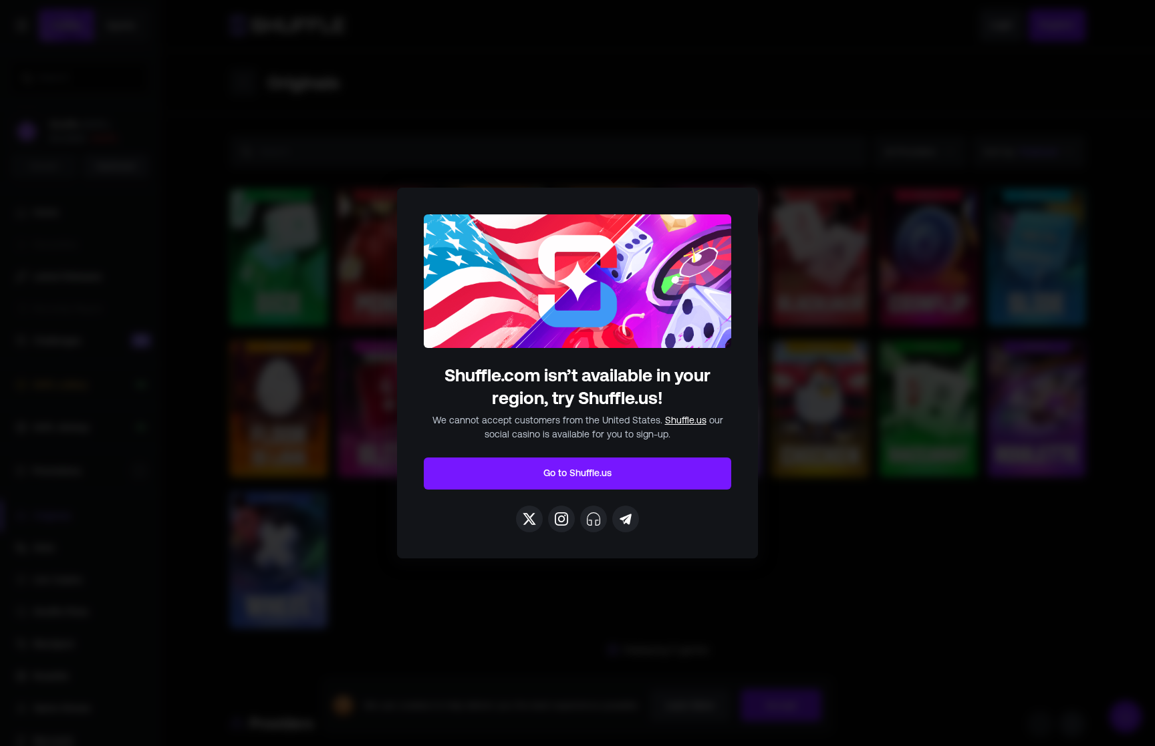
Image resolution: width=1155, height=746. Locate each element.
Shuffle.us (686, 420)
